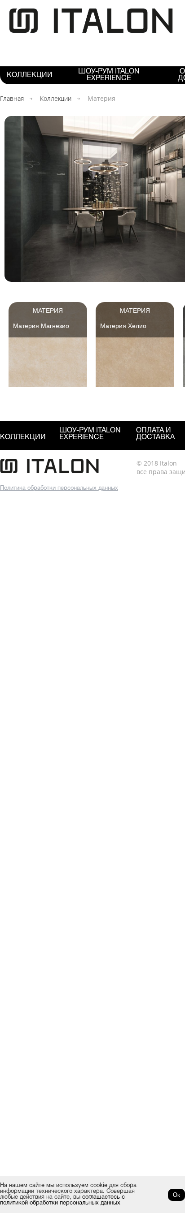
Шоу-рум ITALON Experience (109, 75)
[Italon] (91, 31)
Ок (176, 1194)
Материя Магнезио (41, 325)
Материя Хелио (123, 325)
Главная (12, 98)
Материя (48, 310)
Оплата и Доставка (155, 433)
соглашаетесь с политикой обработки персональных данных (62, 1200)
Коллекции (30, 75)
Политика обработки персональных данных (59, 488)
